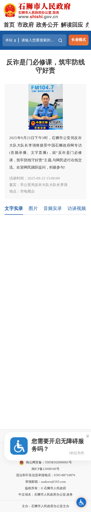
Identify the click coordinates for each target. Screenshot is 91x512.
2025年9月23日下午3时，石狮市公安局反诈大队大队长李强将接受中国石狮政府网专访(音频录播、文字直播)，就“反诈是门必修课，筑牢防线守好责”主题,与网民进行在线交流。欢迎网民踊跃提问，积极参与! (45, 152)
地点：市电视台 (22, 191)
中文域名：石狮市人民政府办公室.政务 (45, 494)
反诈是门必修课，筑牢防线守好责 (45, 66)
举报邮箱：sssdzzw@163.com (45, 481)
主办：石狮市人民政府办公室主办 (45, 506)
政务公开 (47, 25)
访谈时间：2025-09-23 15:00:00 (34, 178)
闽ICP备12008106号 (45, 469)
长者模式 (78, 39)
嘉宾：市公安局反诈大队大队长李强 (38, 185)
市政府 (25, 25)
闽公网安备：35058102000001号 (49, 462)
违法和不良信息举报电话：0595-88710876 (45, 475)
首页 (9, 25)
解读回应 (72, 25)
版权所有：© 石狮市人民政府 (45, 488)
